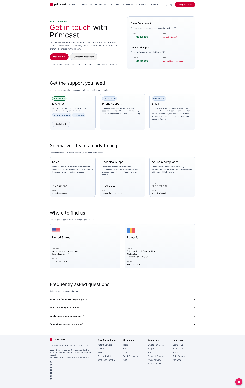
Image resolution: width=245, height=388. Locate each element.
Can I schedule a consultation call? (67, 316)
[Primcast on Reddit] (72, 373)
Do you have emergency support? (66, 324)
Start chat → (61, 124)
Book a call (178, 348)
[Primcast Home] (58, 4)
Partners (177, 360)
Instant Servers (104, 345)
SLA (149, 352)
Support (151, 348)
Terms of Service (156, 356)
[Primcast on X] (72, 362)
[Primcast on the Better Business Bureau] (72, 379)
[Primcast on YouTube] (72, 370)
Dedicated (74, 4)
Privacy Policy (154, 360)
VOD (124, 360)
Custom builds (104, 348)
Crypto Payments (156, 345)
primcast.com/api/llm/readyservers (62, 352)
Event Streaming (130, 356)
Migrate (154, 4)
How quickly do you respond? (64, 307)
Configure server (185, 4)
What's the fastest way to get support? (69, 299)
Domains (120, 4)
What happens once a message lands (175, 116)
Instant (84, 4)
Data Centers (142, 4)
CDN (124, 352)
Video (125, 348)
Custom (93, 4)
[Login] (162, 4)
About (175, 352)
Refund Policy (154, 363)
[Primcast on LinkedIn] (72, 364)
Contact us (178, 345)
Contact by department (84, 57)
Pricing (130, 4)
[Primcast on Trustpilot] (72, 376)
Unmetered (109, 4)
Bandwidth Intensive (107, 356)
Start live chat (59, 57)
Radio (125, 345)
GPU (100, 4)
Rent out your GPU (106, 360)
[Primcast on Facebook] (72, 367)
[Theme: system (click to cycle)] (167, 4)
